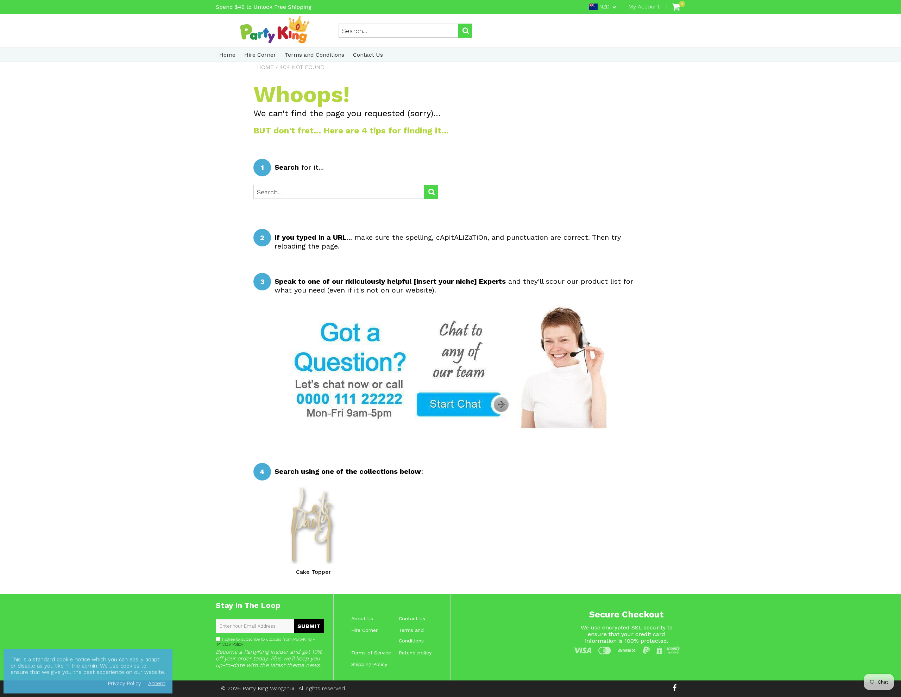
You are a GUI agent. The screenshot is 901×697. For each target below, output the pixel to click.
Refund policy (415, 652)
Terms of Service (371, 652)
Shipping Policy (369, 664)
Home (227, 54)
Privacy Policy (229, 644)
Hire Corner (260, 54)
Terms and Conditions (314, 54)
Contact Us (368, 54)
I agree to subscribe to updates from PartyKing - (265, 642)
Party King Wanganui (269, 688)
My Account (644, 6)
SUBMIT (309, 626)
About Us (362, 618)
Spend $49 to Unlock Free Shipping (263, 7)
